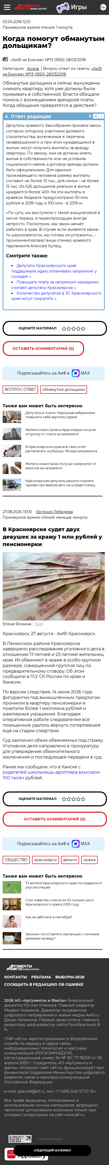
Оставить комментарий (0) (43, 348)
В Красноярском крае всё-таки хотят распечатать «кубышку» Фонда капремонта (61, 449)
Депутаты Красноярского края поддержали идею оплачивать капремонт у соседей (54, 271)
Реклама (41, 977)
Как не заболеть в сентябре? (48, 917)
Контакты (15, 977)
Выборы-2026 (69, 977)
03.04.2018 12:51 (16, 21)
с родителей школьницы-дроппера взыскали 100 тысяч (51, 772)
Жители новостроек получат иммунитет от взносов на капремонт (60, 466)
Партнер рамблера (49, 1139)
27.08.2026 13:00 (17, 511)
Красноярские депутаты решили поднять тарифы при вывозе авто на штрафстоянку (60, 483)
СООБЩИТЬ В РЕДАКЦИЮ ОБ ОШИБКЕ (43, 984)
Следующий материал (52, 1150)
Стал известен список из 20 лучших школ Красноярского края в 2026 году (59, 902)
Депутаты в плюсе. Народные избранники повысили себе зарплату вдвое (60, 415)
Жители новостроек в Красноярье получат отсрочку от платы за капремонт (60, 432)
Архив (33, 68)
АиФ (39, 624)
